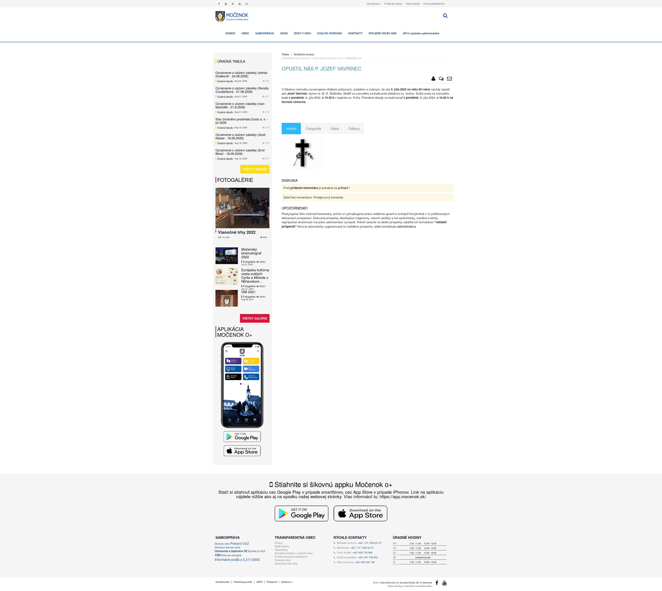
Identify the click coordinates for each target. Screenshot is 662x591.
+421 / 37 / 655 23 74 (362, 547)
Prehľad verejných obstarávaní (291, 556)
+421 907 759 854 (368, 557)
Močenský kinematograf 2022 (251, 253)
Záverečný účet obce (286, 563)
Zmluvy (279, 542)
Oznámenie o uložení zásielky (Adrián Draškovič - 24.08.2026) (241, 74)
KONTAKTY (355, 33)
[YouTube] (444, 583)
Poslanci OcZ (239, 543)
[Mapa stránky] (239, 3)
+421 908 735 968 (362, 552)
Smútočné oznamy (304, 54)
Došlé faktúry (282, 546)
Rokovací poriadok (231, 555)
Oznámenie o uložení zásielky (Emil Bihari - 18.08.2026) (240, 152)
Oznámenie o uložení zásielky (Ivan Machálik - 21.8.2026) (239, 105)
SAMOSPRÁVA (264, 33)
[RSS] (232, 3)
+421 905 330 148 (365, 562)
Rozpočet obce (283, 560)
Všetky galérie (254, 318)
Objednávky (281, 549)
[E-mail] (246, 3)
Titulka (285, 54)
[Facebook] (218, 3)
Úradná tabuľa (225, 81)
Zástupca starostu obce (227, 547)
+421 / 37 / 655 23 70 (369, 542)
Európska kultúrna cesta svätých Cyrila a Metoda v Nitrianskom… (255, 275)
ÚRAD (284, 33)
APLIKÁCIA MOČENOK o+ (234, 331)
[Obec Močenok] (433, 79)
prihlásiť (343, 188)
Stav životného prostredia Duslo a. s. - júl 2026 (241, 121)
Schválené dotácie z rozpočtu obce (294, 553)
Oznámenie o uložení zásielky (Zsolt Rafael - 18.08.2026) (240, 136)
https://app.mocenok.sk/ (403, 496)
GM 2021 (248, 291)
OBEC (245, 33)
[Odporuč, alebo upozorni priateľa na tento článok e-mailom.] (449, 79)
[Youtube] (225, 3)
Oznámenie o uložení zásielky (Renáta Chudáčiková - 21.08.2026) (242, 90)
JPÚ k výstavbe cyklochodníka (421, 33)
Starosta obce (222, 543)
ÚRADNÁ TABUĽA (231, 61)
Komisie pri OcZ (256, 551)
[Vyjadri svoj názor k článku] (441, 79)
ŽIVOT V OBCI (302, 33)
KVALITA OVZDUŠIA (329, 33)
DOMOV (230, 33)
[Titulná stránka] (234, 16)
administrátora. (407, 226)
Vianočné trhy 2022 (236, 232)
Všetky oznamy (255, 169)
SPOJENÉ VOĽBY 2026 (382, 33)
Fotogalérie (235, 179)
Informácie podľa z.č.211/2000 (237, 559)
